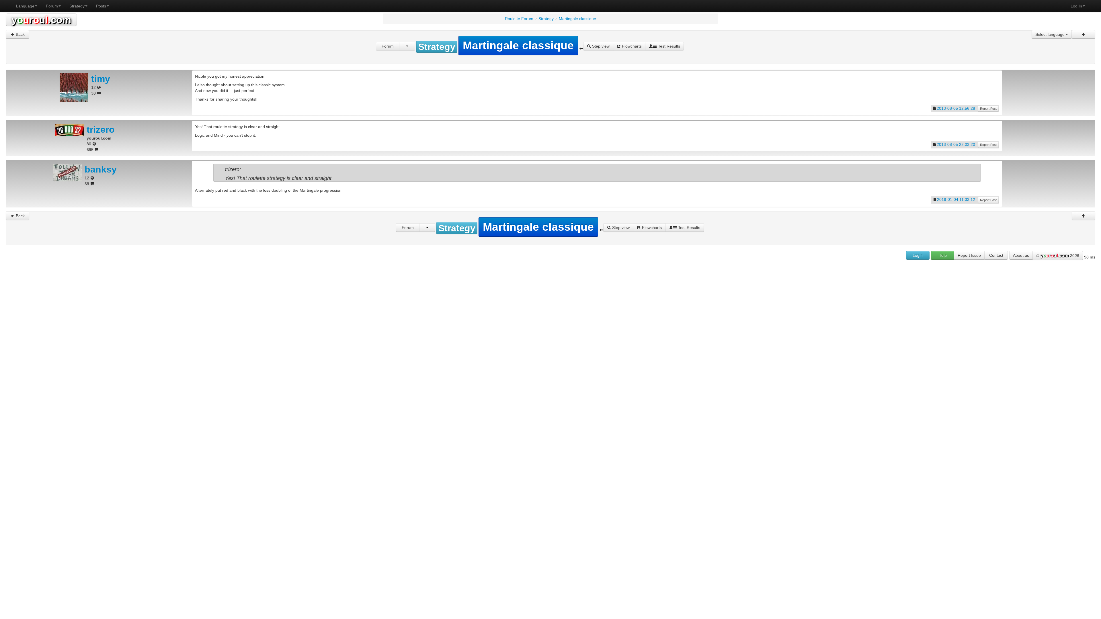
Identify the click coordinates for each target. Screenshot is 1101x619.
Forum (52, 6)
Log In (1076, 6)
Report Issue (969, 255)
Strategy (77, 6)
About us (1021, 255)
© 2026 (1057, 255)
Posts (101, 6)
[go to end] (1083, 34)
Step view (600, 46)
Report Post (988, 108)
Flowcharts (631, 46)
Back (20, 34)
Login (918, 255)
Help (942, 255)
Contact (996, 255)
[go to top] (1083, 215)
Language (25, 6)
